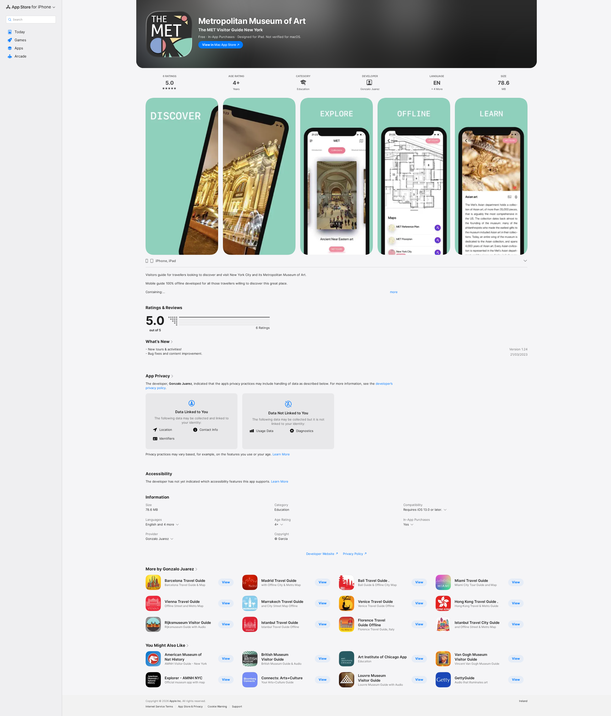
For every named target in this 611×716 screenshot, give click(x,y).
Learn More (281, 454)
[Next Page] (532, 176)
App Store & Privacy (190, 706)
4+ (276, 524)
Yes (406, 524)
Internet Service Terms (159, 706)
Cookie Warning (217, 706)
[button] (31, 32)
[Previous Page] (140, 176)
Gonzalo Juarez (157, 539)
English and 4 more (160, 524)
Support (237, 706)
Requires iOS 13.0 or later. (422, 509)
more (394, 292)
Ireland (523, 701)
